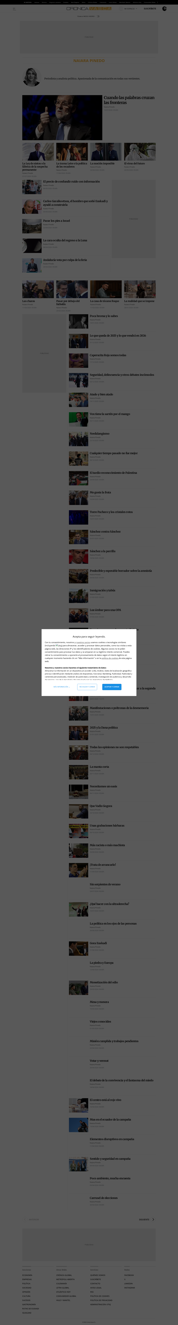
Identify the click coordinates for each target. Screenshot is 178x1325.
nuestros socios (83, 642)
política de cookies (110, 658)
